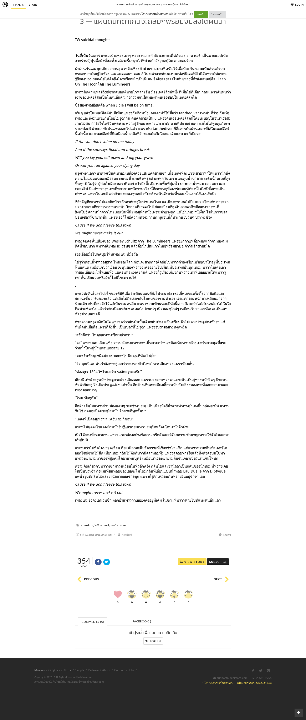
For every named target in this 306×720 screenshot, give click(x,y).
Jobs (131, 670)
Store (33, 4)
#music (85, 525)
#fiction (97, 525)
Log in (155, 641)
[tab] (92, 621)
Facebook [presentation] (142, 623)
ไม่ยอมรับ (217, 14)
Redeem (93, 670)
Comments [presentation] (92, 621)
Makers (18, 4)
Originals (54, 670)
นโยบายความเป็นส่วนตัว (153, 14)
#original (109, 525)
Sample (79, 670)
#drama (122, 525)
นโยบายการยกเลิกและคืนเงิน (254, 683)
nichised (184, 4)
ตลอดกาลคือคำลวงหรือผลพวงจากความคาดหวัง (146, 4)
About (106, 670)
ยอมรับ (201, 14)
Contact (119, 670)
